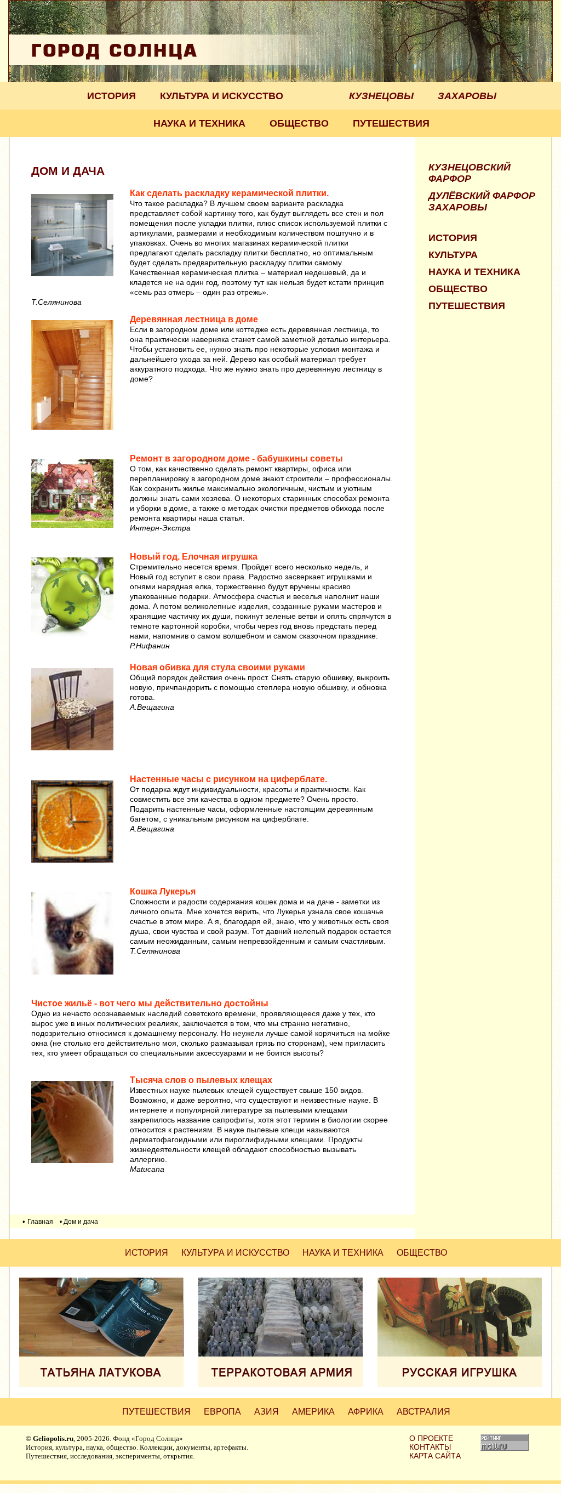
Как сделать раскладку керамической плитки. (229, 193)
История (111, 95)
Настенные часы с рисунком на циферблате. (228, 779)
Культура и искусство (221, 95)
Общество (299, 123)
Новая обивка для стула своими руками (217, 667)
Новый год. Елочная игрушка (193, 556)
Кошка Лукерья (163, 891)
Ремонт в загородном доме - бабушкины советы (236, 458)
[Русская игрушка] (459, 1385)
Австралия (423, 1411)
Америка (313, 1411)
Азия (266, 1411)
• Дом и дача (79, 1222)
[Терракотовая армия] (280, 1385)
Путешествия (391, 123)
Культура (453, 254)
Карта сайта (435, 1455)
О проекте (431, 1438)
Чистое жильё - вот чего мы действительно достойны (149, 1003)
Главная (40, 1222)
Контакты (430, 1447)
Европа (222, 1411)
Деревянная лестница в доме (194, 319)
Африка (365, 1411)
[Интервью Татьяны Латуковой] (101, 1385)
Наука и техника (199, 123)
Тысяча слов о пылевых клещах (201, 1080)
